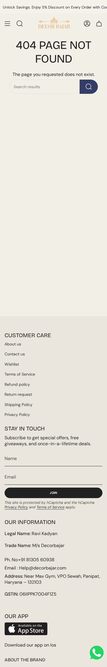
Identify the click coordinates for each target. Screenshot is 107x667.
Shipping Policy (19, 404)
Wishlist (12, 364)
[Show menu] (7, 23)
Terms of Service (20, 374)
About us (13, 344)
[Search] (89, 87)
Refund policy (17, 384)
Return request (18, 394)
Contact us (15, 354)
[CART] (99, 23)
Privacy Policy (17, 414)
